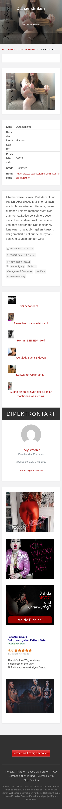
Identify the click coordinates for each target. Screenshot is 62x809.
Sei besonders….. (31, 306)
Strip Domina (31, 780)
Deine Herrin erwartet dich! (31, 323)
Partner (21, 771)
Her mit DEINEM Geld (31, 340)
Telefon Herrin (45, 775)
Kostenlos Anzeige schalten (31, 753)
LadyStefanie (31, 450)
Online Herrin (32, 24)
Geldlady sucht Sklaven (31, 357)
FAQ (54, 771)
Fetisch (31, 266)
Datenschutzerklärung (22, 775)
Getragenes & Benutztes (19, 271)
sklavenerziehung (16, 276)
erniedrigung (17, 266)
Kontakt (9, 771)
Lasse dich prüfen (38, 771)
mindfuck (40, 271)
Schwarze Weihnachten (31, 374)
